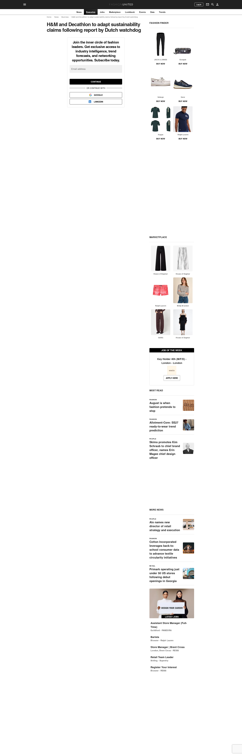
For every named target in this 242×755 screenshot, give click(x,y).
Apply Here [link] (172, 378)
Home (49, 17)
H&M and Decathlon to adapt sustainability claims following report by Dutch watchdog (104, 17)
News (56, 17)
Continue (96, 81)
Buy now (160, 63)
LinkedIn (98, 101)
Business (65, 17)
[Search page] (212, 4)
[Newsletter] (207, 4)
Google (98, 95)
